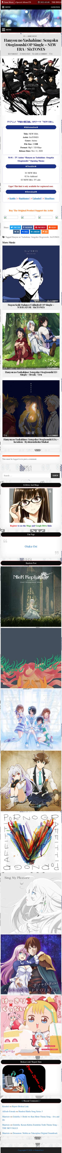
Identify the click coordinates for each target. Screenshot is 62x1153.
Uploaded (37, 198)
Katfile (12, 198)
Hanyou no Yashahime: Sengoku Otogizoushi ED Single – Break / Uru (31, 373)
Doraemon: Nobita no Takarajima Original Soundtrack (35, 1133)
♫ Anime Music (31, 36)
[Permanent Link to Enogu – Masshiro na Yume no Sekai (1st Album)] (31, 719)
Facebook (28, 227)
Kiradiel (5, 1106)
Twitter (16, 227)
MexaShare (49, 198)
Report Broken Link (20, 1106)
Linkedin (36, 231)
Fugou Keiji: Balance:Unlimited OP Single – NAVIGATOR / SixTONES (31, 306)
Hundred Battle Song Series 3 (30, 1111)
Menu (8, 7)
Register (13, 525)
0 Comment (54, 301)
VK (18, 231)
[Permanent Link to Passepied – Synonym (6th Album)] (31, 658)
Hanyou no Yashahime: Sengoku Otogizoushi (30, 237)
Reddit (54, 227)
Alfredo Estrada (8, 1111)
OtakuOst (14, 54)
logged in (17, 459)
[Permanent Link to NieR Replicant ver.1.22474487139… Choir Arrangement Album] (31, 596)
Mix (46, 231)
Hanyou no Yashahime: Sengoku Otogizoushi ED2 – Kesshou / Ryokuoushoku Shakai (31, 440)
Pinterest (42, 227)
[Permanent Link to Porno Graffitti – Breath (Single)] (31, 842)
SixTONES (54, 237)
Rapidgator (24, 198)
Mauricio (6, 1116)
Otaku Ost (31, 546)
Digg (26, 231)
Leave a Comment (41, 54)
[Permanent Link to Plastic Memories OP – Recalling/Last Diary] (31, 781)
